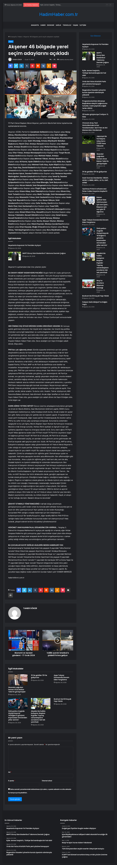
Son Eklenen (95, 36)
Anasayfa (35, 25)
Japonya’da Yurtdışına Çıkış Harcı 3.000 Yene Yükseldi (102, 141)
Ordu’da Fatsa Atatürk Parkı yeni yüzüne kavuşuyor (94, 82)
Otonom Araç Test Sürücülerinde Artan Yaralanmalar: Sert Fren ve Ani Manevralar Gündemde (94, 126)
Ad (9, 772)
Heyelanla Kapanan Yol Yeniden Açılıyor (24, 245)
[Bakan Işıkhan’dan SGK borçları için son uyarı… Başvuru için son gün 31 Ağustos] (88, 200)
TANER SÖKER (17, 59)
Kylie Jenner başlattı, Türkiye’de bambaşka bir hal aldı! (59, 5)
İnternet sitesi (47, 781)
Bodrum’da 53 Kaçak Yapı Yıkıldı (62, 700)
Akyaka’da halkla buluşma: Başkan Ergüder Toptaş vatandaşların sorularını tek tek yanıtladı (38, 716)
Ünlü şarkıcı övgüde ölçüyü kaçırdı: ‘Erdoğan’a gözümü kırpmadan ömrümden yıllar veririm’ (17, 715)
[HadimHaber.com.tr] (58, 14)
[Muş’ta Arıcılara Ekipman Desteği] (88, 283)
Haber (42, 25)
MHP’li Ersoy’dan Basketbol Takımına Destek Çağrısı (44, 253)
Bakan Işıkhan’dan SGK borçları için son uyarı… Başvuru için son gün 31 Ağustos (103, 204)
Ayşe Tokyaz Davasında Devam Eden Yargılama (61, 677)
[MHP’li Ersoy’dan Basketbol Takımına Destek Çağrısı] (14, 256)
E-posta (11, 781)
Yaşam (75, 25)
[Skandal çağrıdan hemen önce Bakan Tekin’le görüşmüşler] (18, 679)
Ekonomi (50, 25)
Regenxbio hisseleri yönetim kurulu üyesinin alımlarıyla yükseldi (94, 92)
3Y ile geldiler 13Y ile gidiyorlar (39, 676)
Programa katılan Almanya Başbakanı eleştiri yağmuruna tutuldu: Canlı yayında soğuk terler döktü (94, 104)
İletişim (83, 25)
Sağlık (58, 25)
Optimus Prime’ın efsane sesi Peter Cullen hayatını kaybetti (94, 190)
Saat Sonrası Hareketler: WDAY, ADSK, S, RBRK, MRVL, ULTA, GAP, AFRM (95, 180)
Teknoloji (67, 25)
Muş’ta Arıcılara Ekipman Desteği (100, 284)
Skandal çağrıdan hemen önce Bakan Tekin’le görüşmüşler (17, 689)
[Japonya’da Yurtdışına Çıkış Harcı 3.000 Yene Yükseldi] (88, 139)
